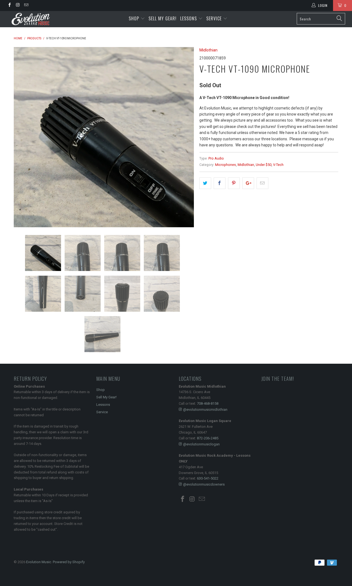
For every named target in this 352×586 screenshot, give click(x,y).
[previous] (23, 137)
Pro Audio (216, 158)
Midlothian (208, 50)
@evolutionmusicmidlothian (205, 409)
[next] (184, 137)
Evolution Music (38, 562)
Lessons (189, 18)
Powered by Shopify (69, 562)
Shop (134, 18)
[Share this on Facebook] (220, 183)
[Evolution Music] (31, 19)
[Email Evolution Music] (26, 5)
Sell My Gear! (162, 18)
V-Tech (278, 165)
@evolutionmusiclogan (201, 444)
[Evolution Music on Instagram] (17, 5)
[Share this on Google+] (248, 183)
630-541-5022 (207, 478)
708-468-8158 (207, 403)
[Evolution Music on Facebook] (9, 5)
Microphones (225, 165)
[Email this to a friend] (262, 183)
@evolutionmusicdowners (204, 484)
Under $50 (263, 165)
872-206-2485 (207, 438)
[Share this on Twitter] (205, 183)
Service (214, 18)
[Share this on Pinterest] (234, 183)
